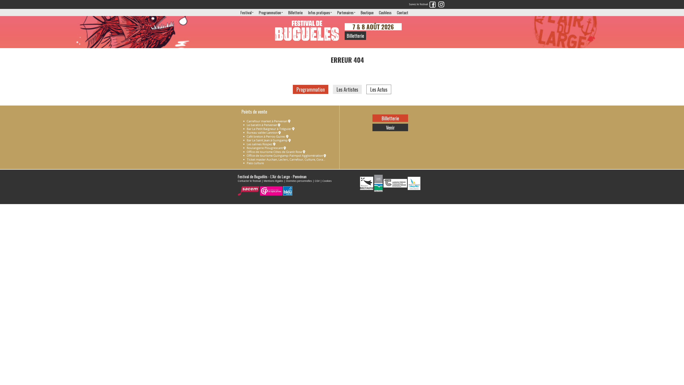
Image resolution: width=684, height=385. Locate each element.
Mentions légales (273, 181)
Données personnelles (299, 181)
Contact (402, 12)
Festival (246, 12)
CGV (317, 181)
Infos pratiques (319, 12)
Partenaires (345, 12)
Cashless (385, 12)
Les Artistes (347, 89)
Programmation (270, 12)
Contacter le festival (249, 181)
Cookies (327, 181)
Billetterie (295, 12)
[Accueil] (307, 28)
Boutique (367, 12)
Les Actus (378, 89)
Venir (390, 127)
